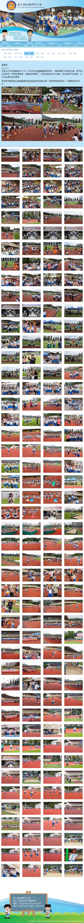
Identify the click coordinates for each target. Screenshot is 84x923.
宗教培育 (67, 44)
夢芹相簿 (9, 50)
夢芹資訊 (39, 44)
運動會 (16, 50)
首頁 (3, 50)
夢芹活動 (30, 44)
